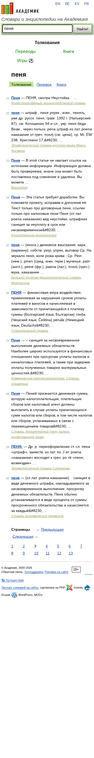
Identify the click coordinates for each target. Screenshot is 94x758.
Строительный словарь (29, 331)
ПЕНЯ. (16, 446)
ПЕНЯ (16, 292)
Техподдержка (33, 571)
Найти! (82, 29)
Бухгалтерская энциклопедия (33, 235)
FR (86, 4)
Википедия (19, 188)
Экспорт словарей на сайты (19, 587)
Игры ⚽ (25, 60)
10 (36, 553)
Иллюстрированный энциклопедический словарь (48, 103)
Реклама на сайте (56, 571)
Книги (68, 51)
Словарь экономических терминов (37, 516)
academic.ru (20, 8)
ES (77, 4)
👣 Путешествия (12, 580)
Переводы (25, 51)
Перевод (44, 84)
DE (67, 4)
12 (59, 553)
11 (48, 553)
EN (57, 4)
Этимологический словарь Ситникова (40, 468)
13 (71, 553)
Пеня (15, 98)
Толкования (47, 42)
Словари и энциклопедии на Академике (44, 19)
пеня (15, 113)
